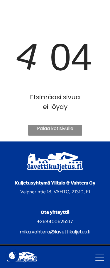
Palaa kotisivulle (55, 128)
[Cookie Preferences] (12, 255)
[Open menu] (99, 257)
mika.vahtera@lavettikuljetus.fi (55, 231)
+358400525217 (55, 221)
